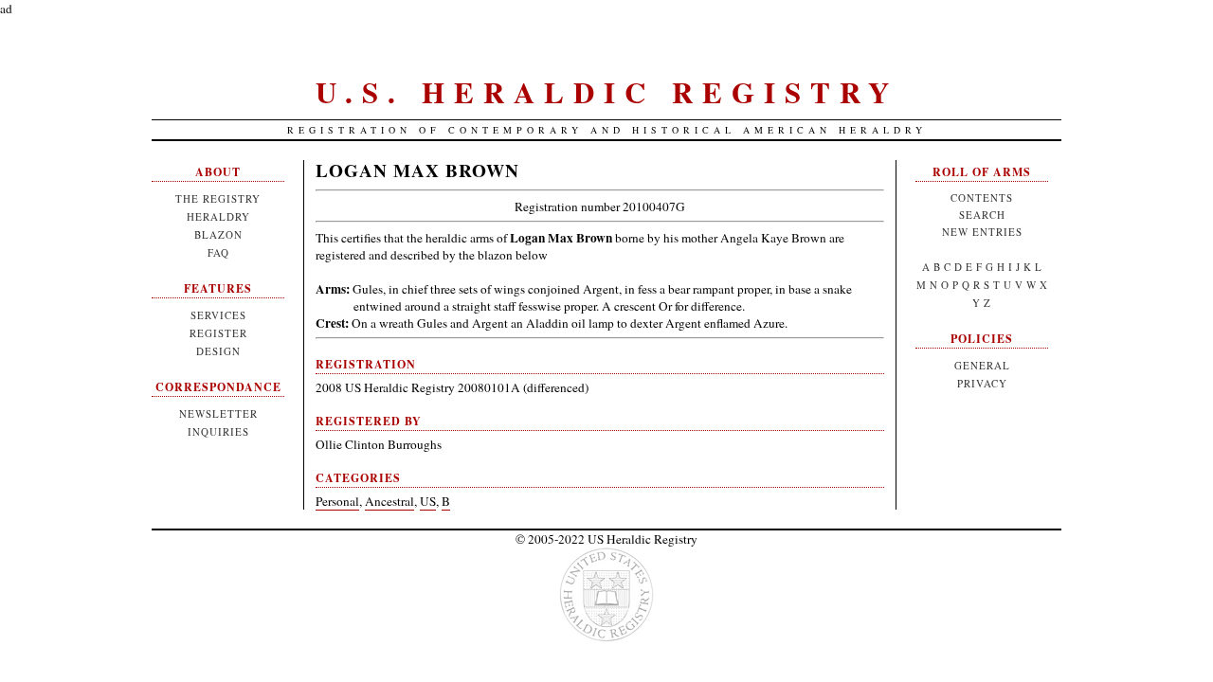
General (982, 365)
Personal (337, 501)
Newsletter (218, 413)
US (428, 501)
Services (218, 315)
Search (982, 214)
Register (218, 333)
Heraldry (218, 216)
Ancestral (389, 501)
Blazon (218, 234)
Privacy (982, 383)
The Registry (218, 198)
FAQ (218, 252)
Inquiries (218, 431)
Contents (981, 197)
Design (218, 351)
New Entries (982, 231)
